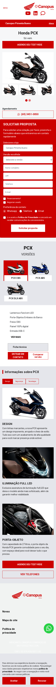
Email (41, 211)
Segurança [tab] (19, 381)
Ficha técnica (20, 347)
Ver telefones (30, 574)
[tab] (16, 270)
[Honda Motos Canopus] (38, 6)
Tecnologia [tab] (32, 381)
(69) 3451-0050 (29, 114)
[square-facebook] (13, 13)
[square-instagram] (20, 13)
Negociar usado (14, 202)
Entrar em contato (18, 356)
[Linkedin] (35, 13)
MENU (5, 8)
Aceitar (14, 681)
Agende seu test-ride (30, 44)
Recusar (42, 681)
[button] (5, 67)
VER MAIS (16, 337)
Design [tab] (7, 381)
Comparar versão (38, 355)
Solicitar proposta (28, 228)
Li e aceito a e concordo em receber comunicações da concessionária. (29, 218)
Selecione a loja (11, 142)
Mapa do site (9, 620)
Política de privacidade (9, 631)
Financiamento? (14, 198)
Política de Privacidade (28, 217)
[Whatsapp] (43, 13)
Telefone (27, 211)
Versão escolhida (11, 154)
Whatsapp (12, 211)
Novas (6, 611)
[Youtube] (28, 13)
